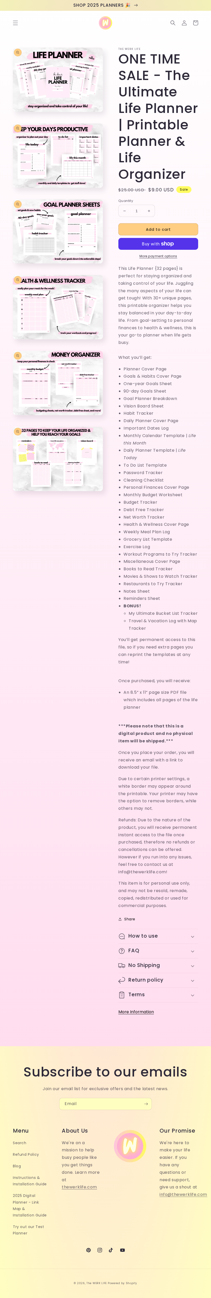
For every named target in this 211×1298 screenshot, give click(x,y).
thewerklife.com (79, 1187)
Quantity (125, 200)
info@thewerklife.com (183, 1194)
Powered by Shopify (122, 1283)
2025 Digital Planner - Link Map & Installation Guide (30, 1205)
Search (20, 1142)
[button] (15, 23)
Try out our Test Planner (28, 1230)
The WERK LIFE (96, 1283)
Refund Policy (26, 1154)
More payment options (158, 256)
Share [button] (129, 919)
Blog (17, 1166)
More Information (136, 1012)
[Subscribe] (146, 1104)
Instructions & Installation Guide (30, 1181)
